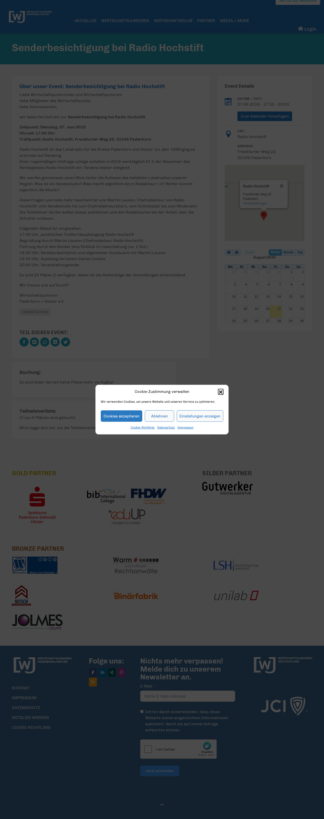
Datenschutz (166, 427)
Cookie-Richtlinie (143, 427)
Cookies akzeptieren (121, 416)
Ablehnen (159, 416)
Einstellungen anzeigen (199, 416)
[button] (220, 391)
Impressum (185, 427)
